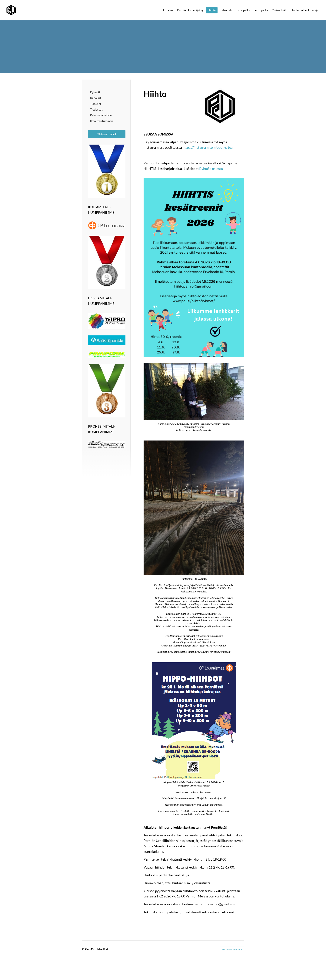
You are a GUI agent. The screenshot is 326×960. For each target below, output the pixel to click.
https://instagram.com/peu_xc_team (208, 147)
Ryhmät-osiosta (211, 168)
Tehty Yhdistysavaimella (232, 949)
